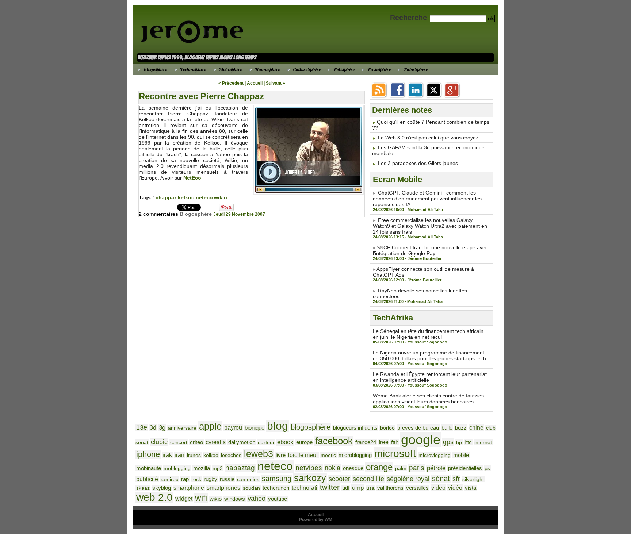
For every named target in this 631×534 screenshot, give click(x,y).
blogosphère (310, 427)
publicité (147, 479)
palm (400, 468)
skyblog (161, 488)
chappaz (166, 197)
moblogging (177, 468)
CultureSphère (306, 69)
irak (167, 455)
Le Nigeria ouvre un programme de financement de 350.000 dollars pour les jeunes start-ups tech (429, 355)
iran (179, 455)
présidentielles (465, 468)
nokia (332, 468)
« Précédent (231, 83)
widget (183, 499)
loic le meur (303, 455)
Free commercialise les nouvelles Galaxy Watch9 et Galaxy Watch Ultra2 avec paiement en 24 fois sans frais (430, 226)
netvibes (308, 468)
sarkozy (310, 478)
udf (345, 488)
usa (370, 488)
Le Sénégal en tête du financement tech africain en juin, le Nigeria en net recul (428, 334)
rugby (210, 479)
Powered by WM (315, 519)
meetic (328, 455)
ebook (285, 442)
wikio (220, 197)
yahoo (256, 498)
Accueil (255, 83)
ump (358, 487)
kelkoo (186, 197)
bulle (446, 427)
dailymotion (241, 442)
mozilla (201, 468)
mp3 (218, 468)
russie (227, 479)
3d (153, 427)
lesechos (231, 455)
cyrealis (216, 442)
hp (459, 442)
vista (470, 488)
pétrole (436, 468)
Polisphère (343, 69)
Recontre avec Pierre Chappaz (201, 96)
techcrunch (276, 488)
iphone (148, 454)
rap (185, 479)
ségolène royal (408, 479)
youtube (277, 499)
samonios (248, 479)
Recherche (409, 18)
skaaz (143, 488)
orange (379, 467)
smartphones (223, 488)
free (384, 442)
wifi (201, 498)
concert (178, 442)
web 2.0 (154, 497)
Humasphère (267, 69)
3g (162, 427)
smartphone (188, 488)
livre (281, 455)
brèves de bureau (418, 427)
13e (141, 427)
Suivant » (275, 83)
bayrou (233, 427)
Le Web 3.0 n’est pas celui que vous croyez (428, 138)
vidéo (455, 487)
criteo (196, 442)
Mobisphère (230, 69)
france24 (365, 442)
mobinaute (148, 468)
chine (476, 427)
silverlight (473, 479)
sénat (441, 479)
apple (210, 426)
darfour (266, 442)
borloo (387, 428)
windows (234, 499)
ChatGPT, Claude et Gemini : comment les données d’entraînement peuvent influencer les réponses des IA (427, 198)
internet (483, 442)
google (420, 439)
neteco (204, 197)
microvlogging (434, 455)
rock (196, 479)
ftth (394, 442)
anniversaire (182, 428)
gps (448, 442)
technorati (304, 488)
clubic (159, 442)
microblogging (355, 455)
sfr (456, 479)
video (438, 487)
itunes (194, 455)
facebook (334, 441)
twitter (330, 487)
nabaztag (240, 468)
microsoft (395, 453)
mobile (461, 455)
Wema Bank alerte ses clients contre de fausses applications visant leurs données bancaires (428, 398)
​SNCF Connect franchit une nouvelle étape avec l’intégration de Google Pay (430, 250)
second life (368, 479)
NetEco (192, 178)
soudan (251, 488)
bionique (254, 428)
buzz (461, 427)
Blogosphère (154, 69)
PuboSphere (415, 69)
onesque (353, 468)
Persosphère (378, 69)
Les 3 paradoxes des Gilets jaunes (418, 163)
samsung (276, 479)
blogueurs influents (355, 428)
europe (304, 442)
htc (468, 442)
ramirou (170, 479)
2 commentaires (159, 214)
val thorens (390, 488)
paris (416, 468)
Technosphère (192, 69)
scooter (339, 479)
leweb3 (258, 454)
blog (277, 426)
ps (487, 468)
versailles (417, 488)
